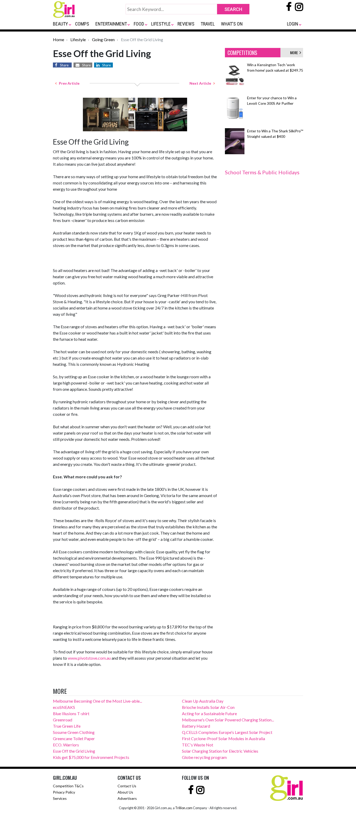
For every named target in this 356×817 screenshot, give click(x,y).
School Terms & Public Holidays (262, 172)
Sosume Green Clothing (74, 732)
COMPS (82, 24)
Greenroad (62, 719)
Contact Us (127, 786)
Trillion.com (183, 808)
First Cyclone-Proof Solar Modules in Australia (223, 738)
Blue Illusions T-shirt (71, 713)
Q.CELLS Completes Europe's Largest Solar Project (227, 732)
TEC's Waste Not (197, 744)
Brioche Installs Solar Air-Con (208, 707)
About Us (125, 792)
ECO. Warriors (66, 744)
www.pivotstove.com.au (89, 657)
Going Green (103, 39)
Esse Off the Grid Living (74, 750)
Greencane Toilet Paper (74, 738)
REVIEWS (185, 24)
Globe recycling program (204, 757)
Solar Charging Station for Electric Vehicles (220, 750)
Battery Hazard (196, 725)
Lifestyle (78, 39)
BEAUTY (60, 24)
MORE (294, 52)
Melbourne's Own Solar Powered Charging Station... (228, 719)
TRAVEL (208, 24)
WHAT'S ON (232, 24)
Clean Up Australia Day (202, 700)
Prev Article (68, 83)
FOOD (139, 24)
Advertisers (127, 798)
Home (58, 39)
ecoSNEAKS (64, 707)
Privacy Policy (64, 792)
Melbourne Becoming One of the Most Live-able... (97, 700)
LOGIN (292, 24)
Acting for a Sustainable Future (209, 713)
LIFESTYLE (161, 24)
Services (60, 798)
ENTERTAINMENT (111, 24)
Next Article (201, 83)
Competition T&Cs (68, 786)
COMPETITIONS (242, 53)
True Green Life (67, 725)
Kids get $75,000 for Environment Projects (91, 757)
